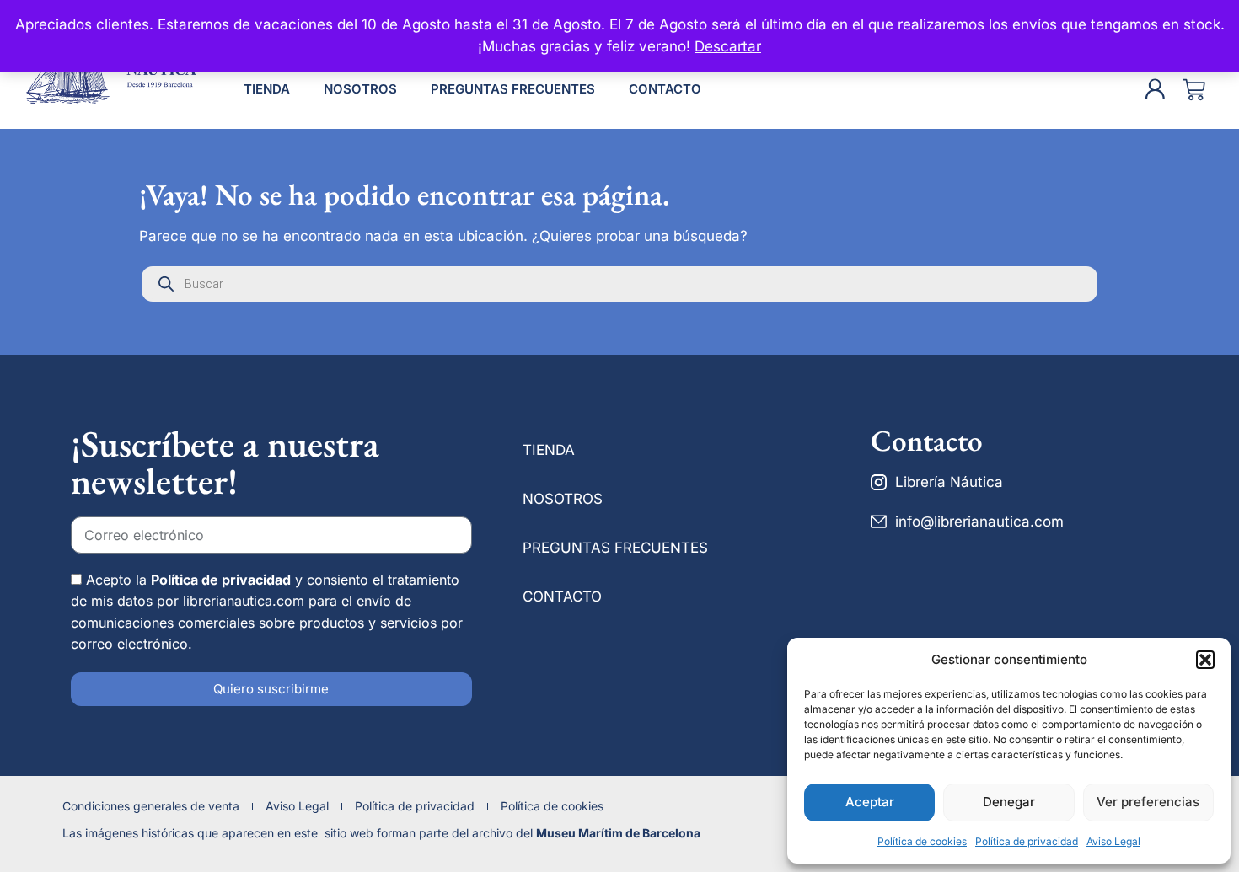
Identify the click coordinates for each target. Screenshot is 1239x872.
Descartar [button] (728, 46)
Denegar (1009, 802)
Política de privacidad (1026, 841)
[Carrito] (1194, 89)
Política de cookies (922, 841)
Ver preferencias (1148, 802)
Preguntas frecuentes (513, 89)
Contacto (665, 89)
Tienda (267, 89)
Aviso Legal (1113, 841)
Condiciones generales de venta (150, 806)
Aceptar (869, 802)
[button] (1205, 659)
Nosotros (360, 89)
